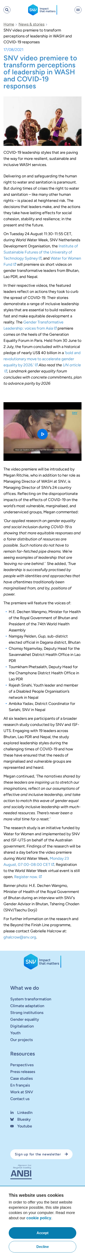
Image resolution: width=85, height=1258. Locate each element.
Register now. (26, 876)
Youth (15, 1033)
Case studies (21, 1078)
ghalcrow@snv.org (19, 937)
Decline (42, 1247)
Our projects (21, 1039)
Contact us (19, 1098)
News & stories (31, 24)
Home (8, 24)
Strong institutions (26, 1012)
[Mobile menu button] (78, 9)
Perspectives (22, 1064)
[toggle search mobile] (6, 9)
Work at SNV (21, 1092)
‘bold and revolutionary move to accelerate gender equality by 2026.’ (42, 358)
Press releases (22, 1071)
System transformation (30, 999)
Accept (42, 1233)
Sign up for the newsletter (38, 1154)
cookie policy (38, 1218)
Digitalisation (22, 1026)
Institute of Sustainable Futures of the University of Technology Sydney (40, 252)
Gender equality (24, 1019)
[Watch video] (42, 431)
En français (20, 1085)
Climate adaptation (27, 1005)
